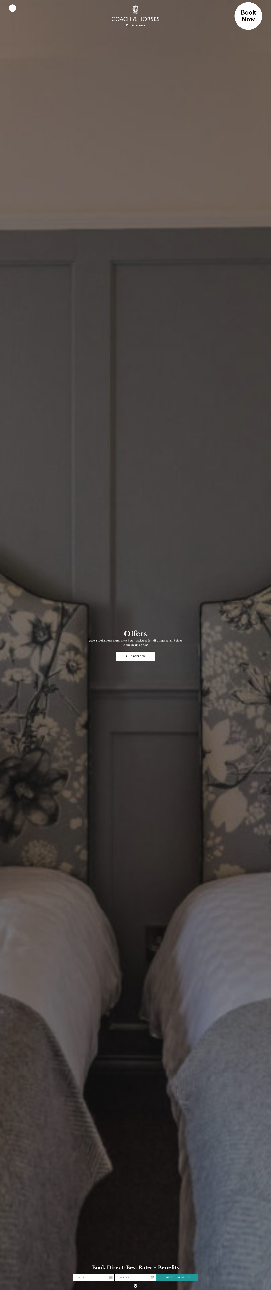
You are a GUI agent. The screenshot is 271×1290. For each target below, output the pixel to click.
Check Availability (177, 1277)
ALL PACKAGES (135, 656)
